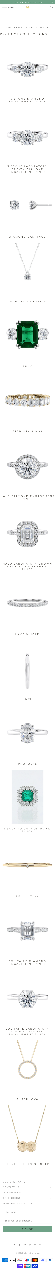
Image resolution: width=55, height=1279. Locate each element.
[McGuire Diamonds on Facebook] (20, 1244)
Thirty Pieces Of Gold (27, 1105)
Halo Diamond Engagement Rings (27, 438)
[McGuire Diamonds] (27, 7)
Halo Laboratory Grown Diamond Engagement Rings (27, 505)
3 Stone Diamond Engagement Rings (27, 40)
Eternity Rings (27, 373)
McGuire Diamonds (30, 1253)
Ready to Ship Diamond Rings (27, 770)
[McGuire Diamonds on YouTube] (25, 1244)
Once (27, 640)
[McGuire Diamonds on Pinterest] (30, 1244)
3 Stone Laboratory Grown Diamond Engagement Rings (27, 108)
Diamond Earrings (27, 178)
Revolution (27, 838)
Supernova (27, 1041)
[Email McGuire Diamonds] (40, 1244)
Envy (28, 308)
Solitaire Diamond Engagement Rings (27, 903)
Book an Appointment (27, 2)
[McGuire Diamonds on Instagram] (35, 1244)
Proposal (27, 705)
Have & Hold (27, 576)
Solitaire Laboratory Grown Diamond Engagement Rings (27, 970)
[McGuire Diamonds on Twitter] (14, 1244)
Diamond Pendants (27, 243)
